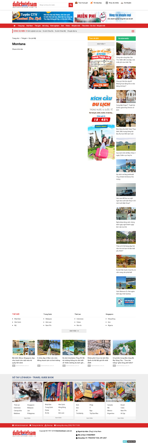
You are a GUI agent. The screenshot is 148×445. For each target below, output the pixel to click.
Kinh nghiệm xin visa (34, 31)
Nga (91, 410)
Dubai (79, 322)
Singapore (109, 314)
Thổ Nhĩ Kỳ (79, 413)
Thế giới (38, 26)
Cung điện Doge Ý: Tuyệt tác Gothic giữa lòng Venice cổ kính (125, 107)
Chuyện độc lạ (72, 31)
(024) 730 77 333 (74, 425)
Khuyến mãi (76, 26)
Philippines (31, 413)
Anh (77, 405)
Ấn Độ (47, 413)
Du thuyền (127, 3)
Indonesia (80, 319)
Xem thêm (27, 418)
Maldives (17, 413)
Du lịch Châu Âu (48, 31)
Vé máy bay (98, 3)
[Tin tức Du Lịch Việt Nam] (24, 433)
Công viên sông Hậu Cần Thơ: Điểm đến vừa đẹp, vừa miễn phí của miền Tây (125, 60)
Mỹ (15, 325)
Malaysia (49, 319)
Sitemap (50, 425)
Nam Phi (48, 325)
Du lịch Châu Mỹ (60, 31)
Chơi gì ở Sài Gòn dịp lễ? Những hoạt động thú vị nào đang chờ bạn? (125, 83)
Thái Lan (78, 314)
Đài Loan (48, 322)
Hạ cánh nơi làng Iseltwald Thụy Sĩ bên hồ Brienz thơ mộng (125, 177)
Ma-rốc (79, 325)
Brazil (123, 405)
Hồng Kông (111, 319)
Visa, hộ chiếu (114, 3)
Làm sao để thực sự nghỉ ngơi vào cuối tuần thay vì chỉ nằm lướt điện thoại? (126, 200)
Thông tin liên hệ (37, 425)
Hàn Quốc (17, 322)
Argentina (110, 413)
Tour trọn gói (83, 3)
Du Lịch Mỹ (32, 38)
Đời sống (45, 26)
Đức (109, 322)
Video (68, 26)
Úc (59, 410)
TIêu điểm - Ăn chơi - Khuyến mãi (93, 26)
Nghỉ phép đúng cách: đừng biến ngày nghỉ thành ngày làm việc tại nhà (125, 224)
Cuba (122, 408)
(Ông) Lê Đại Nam (95, 431)
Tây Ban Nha (94, 413)
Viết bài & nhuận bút (21, 425)
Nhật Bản (17, 319)
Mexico (109, 410)
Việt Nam (29, 26)
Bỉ (76, 410)
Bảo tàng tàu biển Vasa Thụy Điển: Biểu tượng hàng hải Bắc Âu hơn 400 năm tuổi (126, 131)
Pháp (91, 405)
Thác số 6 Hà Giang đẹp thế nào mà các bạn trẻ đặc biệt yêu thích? (125, 248)
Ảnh (62, 26)
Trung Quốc (47, 314)
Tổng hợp (21, 26)
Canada (110, 405)
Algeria (110, 325)
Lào (28, 410)
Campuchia (18, 410)
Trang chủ (15, 38)
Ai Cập (123, 413)
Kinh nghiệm (54, 26)
